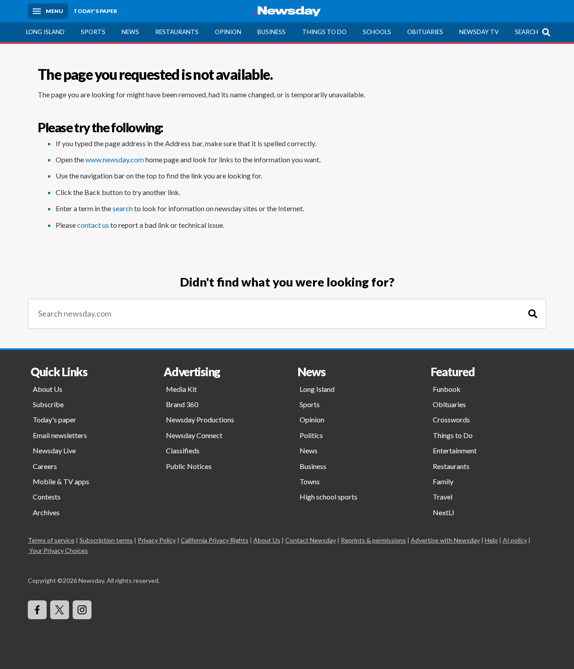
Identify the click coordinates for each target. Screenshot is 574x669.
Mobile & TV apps (61, 481)
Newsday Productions (200, 419)
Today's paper (54, 419)
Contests (47, 496)
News (130, 31)
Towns (310, 481)
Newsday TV (479, 31)
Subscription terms (106, 540)
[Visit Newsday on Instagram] (82, 609)
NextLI (443, 512)
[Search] (532, 314)
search (123, 208)
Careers (45, 466)
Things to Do (324, 31)
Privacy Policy (157, 540)
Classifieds (183, 450)
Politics (311, 435)
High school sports (328, 496)
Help (491, 540)
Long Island (45, 31)
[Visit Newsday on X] (59, 609)
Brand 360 (182, 404)
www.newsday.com (114, 159)
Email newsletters (60, 435)
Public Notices (189, 466)
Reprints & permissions (373, 540)
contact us (93, 225)
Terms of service (51, 540)
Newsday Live (54, 450)
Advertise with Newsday (445, 540)
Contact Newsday (310, 540)
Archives (46, 512)
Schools (377, 31)
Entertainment (455, 450)
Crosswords (451, 419)
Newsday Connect (194, 435)
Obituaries (425, 31)
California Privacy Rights (214, 540)
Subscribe (48, 404)
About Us (47, 389)
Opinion (228, 31)
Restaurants (177, 31)
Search (526, 31)
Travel (442, 496)
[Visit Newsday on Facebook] (37, 609)
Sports (93, 31)
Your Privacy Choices (58, 550)
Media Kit (181, 389)
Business (271, 31)
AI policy (515, 540)
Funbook (447, 389)
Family (443, 481)
